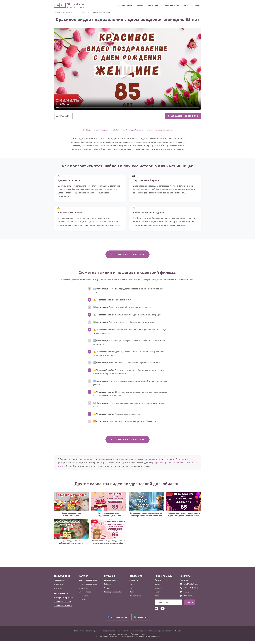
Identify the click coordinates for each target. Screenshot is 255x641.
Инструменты (154, 5)
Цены (185, 5)
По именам (84, 595)
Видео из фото (60, 584)
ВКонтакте (188, 595)
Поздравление (60, 580)
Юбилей (107, 584)
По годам (83, 599)
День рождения (111, 580)
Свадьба (107, 588)
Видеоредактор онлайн (64, 597)
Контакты (184, 580)
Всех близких (135, 595)
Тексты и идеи (172, 5)
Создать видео (124, 5)
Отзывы (196, 5)
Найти (190, 602)
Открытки (83, 588)
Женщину (133, 580)
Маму (131, 588)
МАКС (186, 591)
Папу (131, 591)
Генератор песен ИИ (62, 601)
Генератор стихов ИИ (63, 605)
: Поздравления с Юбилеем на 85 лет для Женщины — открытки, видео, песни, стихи (129, 129)
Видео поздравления (88, 580)
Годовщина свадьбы (113, 591)
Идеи (157, 595)
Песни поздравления (88, 584)
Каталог (140, 5)
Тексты (158, 591)
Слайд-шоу (58, 588)
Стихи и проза (85, 591)
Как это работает (162, 580)
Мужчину (133, 584)
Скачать (64, 116)
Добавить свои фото (184, 116)
